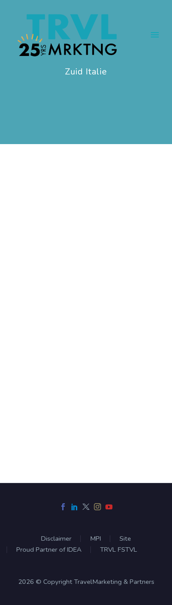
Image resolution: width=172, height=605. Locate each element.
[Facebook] (63, 506)
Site (125, 538)
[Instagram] (97, 506)
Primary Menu (155, 34)
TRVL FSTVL (118, 549)
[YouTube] (108, 506)
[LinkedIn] (74, 506)
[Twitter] (86, 506)
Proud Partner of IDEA (49, 549)
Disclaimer (56, 538)
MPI (95, 538)
